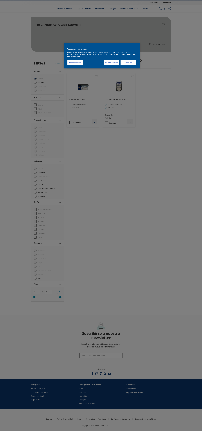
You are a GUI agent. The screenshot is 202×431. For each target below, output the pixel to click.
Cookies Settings (75, 62)
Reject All (128, 62)
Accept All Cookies (111, 62)
